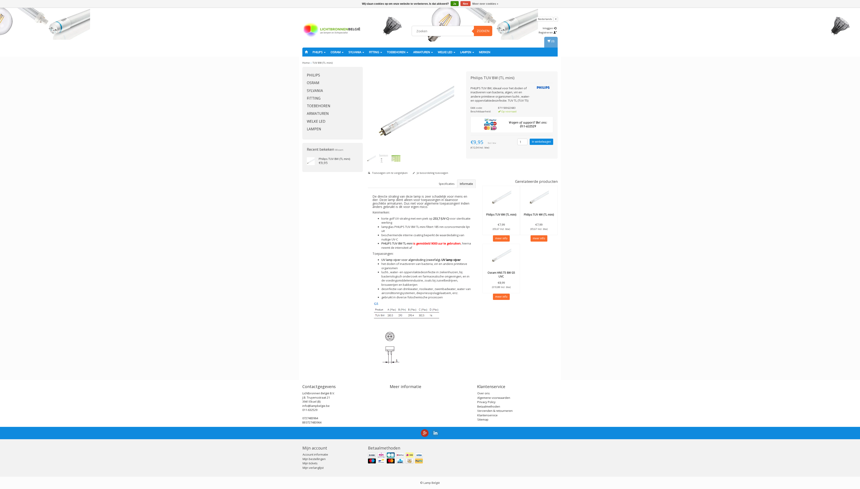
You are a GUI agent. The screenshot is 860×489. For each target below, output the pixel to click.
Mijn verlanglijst (313, 468)
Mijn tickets (310, 463)
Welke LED (445, 52)
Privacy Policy (486, 402)
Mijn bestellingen (314, 459)
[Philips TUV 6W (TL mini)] (501, 197)
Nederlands (545, 19)
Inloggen (548, 28)
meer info (501, 238)
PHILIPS (318, 52)
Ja (454, 3)
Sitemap (482, 419)
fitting (374, 52)
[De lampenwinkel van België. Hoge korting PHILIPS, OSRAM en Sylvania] (332, 30)
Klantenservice (487, 415)
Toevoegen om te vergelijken (389, 173)
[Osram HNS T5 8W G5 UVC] (501, 255)
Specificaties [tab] (446, 184)
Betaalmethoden (488, 406)
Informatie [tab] (466, 184)
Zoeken (483, 31)
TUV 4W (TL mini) (539, 214)
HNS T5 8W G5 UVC (501, 274)
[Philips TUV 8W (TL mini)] (311, 161)
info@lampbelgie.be (316, 406)
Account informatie (315, 454)
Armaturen (422, 52)
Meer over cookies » (485, 3)
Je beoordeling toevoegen (432, 173)
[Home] (306, 52)
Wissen (339, 149)
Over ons (483, 393)
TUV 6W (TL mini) (501, 214)
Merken (484, 52)
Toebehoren (396, 52)
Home (306, 62)
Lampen (466, 52)
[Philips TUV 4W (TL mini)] (538, 197)
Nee (465, 3)
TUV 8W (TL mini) (322, 62)
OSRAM (336, 52)
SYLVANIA (355, 52)
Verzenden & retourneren (495, 411)
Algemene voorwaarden (493, 398)
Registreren (546, 32)
